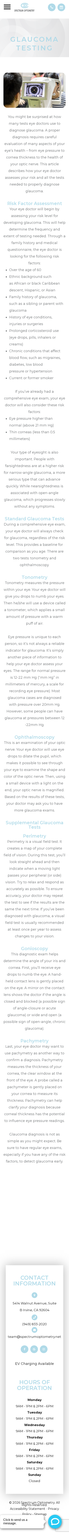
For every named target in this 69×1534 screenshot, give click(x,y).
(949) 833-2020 (34, 1324)
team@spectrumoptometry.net (34, 1337)
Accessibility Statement (27, 1509)
